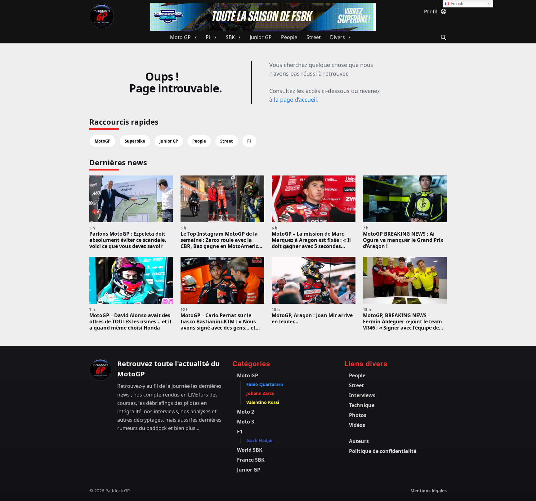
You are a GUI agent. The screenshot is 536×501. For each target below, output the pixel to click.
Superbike (135, 141)
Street (226, 141)
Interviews (362, 395)
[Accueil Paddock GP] (100, 369)
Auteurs (359, 441)
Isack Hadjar (259, 440)
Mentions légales (428, 491)
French (456, 3)
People (199, 141)
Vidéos (357, 425)
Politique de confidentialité (382, 451)
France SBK (251, 459)
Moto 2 (245, 411)
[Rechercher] (442, 36)
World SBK (249, 449)
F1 (249, 141)
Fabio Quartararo (264, 384)
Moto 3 (245, 421)
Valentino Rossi (262, 402)
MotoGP (102, 141)
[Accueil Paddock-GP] (101, 16)
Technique (361, 405)
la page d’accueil (295, 99)
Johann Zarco (260, 393)
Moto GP (247, 375)
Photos (357, 415)
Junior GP (168, 141)
